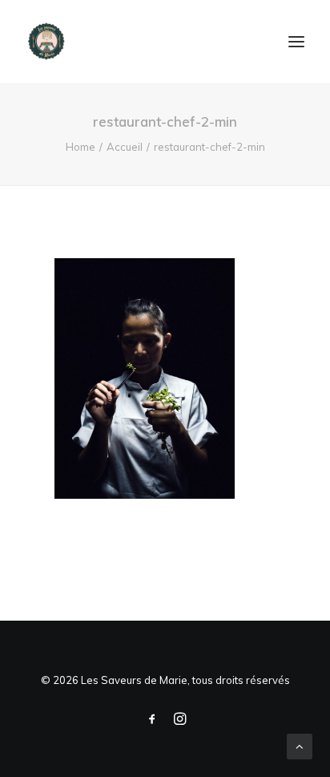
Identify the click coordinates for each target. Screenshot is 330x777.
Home (80, 146)
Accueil (125, 146)
